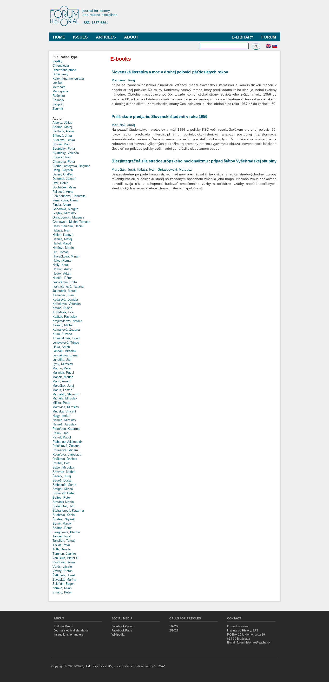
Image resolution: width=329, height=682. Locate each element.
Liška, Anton (61, 347)
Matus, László (62, 390)
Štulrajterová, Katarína (68, 510)
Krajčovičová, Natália (67, 321)
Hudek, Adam (62, 273)
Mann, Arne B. (62, 381)
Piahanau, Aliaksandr (67, 442)
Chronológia (61, 65)
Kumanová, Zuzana (66, 329)
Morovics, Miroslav (66, 407)
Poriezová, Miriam (65, 450)
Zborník (58, 108)
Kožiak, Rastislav (65, 316)
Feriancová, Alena (65, 200)
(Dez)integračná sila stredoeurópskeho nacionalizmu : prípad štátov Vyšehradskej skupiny (194, 161)
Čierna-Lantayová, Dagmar (71, 166)
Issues (80, 37)
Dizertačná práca (64, 70)
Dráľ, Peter (60, 183)
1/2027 (173, 626)
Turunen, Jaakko (64, 553)
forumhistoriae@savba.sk (253, 642)
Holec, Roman (62, 260)
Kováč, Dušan (62, 308)
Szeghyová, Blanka (66, 532)
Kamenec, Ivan (63, 295)
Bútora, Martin (62, 144)
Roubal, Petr (61, 463)
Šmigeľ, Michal (63, 489)
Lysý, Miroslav (63, 364)
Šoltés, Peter (62, 497)
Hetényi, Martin (63, 248)
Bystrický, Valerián (66, 153)
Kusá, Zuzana (62, 334)
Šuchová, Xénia (64, 515)
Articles (106, 37)
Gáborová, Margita (65, 209)
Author (58, 118)
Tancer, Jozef (62, 536)
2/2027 (173, 630)
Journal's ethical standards (71, 630)
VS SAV (159, 666)
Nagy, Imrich (61, 416)
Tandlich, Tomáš (64, 540)
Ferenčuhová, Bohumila (69, 196)
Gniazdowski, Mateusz (68, 217)
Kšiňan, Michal (63, 325)
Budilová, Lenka (64, 140)
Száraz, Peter (62, 528)
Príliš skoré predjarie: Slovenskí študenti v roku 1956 (159, 117)
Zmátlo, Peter (62, 592)
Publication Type (65, 57)
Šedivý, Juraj (62, 476)
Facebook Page (122, 630)
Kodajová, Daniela (65, 299)
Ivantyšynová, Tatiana (68, 286)
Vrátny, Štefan (62, 571)
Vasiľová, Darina (64, 562)
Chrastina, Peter (64, 161)
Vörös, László (62, 566)
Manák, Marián (63, 377)
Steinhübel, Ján (63, 506)
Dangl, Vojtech (63, 170)
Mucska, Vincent (64, 411)
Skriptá (57, 104)
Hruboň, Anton (62, 269)
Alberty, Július (62, 122)
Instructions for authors (68, 634)
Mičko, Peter (61, 403)
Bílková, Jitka (62, 135)
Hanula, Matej (62, 239)
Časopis (58, 100)
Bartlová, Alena (63, 131)
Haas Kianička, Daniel (68, 226)
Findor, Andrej (62, 204)
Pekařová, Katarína (66, 429)
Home (59, 37)
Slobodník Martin (64, 485)
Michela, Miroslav (65, 398)
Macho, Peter (62, 368)
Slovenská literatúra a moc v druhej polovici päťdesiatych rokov (170, 72)
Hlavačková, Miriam (66, 256)
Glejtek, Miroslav (64, 213)
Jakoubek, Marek (65, 291)
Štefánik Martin (63, 502)
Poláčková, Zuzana (66, 446)
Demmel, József (64, 178)
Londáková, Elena (65, 355)
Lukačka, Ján (62, 359)
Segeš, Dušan (62, 480)
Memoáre (59, 87)
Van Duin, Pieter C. (66, 558)
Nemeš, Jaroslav (64, 424)
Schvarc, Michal (64, 472)
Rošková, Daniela (65, 459)
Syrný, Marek (62, 523)
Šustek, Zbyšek (64, 519)
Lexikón (58, 82)
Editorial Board (63, 626)
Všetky (57, 61)
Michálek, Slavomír (66, 394)
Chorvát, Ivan (62, 157)
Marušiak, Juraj (63, 385)
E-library (242, 37)
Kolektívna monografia (68, 78)
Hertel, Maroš (62, 243)
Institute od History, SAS (242, 630)
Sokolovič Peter (64, 493)
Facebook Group (122, 626)
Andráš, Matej (62, 127)
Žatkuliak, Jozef (64, 575)
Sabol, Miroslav (63, 467)
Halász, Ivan (61, 230)
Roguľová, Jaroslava (67, 454)
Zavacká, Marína (64, 579)
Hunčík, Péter (62, 278)
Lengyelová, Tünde (66, 342)
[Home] (67, 16)
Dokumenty (60, 74)
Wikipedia (118, 634)
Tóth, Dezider (62, 549)
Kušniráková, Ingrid (66, 338)
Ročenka (59, 95)
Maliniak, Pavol (63, 372)
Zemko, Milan (62, 588)
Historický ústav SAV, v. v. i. (103, 666)
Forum (268, 37)
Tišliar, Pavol (62, 545)
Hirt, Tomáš (61, 252)
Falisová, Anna (63, 191)
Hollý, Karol (61, 265)
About (131, 37)
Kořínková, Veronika (67, 304)
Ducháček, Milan (64, 187)
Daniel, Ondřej (62, 174)
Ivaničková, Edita (65, 282)
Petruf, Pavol (62, 437)
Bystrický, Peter (64, 148)
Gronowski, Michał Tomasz (71, 222)
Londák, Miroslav (64, 351)
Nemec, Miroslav (64, 420)
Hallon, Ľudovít (63, 235)
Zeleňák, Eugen (63, 583)
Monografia (60, 91)
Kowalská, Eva (63, 312)
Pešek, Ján (60, 433)
